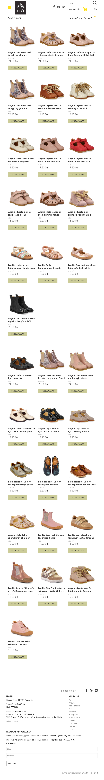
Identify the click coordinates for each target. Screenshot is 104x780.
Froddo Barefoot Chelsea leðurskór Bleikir (51, 536)
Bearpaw (72, 711)
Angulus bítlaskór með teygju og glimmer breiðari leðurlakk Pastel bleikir (21, 54)
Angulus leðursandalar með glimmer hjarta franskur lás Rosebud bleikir (49, 213)
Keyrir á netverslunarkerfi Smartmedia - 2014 (79, 773)
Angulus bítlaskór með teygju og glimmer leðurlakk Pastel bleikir (20, 107)
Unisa (71, 729)
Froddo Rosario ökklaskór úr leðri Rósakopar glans (21, 589)
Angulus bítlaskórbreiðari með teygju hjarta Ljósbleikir (81, 377)
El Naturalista (74, 717)
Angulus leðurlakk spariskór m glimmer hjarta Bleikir (19, 536)
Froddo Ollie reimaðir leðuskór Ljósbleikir (19, 643)
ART (70, 708)
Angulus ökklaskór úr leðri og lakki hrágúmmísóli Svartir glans (21, 320)
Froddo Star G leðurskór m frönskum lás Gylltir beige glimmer (51, 589)
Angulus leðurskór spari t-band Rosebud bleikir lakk (81, 54)
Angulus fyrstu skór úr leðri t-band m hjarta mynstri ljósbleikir (49, 160)
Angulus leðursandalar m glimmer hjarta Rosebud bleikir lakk (51, 54)
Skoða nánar (17, 68)
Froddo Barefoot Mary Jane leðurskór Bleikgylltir (82, 266)
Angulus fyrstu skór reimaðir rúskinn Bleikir (80, 213)
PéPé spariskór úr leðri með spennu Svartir (49, 483)
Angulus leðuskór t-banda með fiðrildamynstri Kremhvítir (21, 160)
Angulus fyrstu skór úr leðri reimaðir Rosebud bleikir (79, 589)
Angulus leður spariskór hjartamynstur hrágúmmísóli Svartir (20, 377)
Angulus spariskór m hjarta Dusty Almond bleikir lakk (78, 430)
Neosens (72, 726)
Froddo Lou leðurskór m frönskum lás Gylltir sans (81, 536)
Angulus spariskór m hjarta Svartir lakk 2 (48, 430)
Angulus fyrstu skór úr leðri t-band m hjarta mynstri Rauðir (79, 160)
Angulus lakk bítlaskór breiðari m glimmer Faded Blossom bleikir (51, 377)
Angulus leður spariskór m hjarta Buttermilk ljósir (21, 430)
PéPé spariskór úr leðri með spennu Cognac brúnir (82, 483)
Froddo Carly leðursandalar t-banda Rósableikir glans (49, 266)
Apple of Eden (74, 706)
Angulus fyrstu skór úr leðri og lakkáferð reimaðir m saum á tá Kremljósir (79, 107)
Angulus (72, 703)
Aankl (71, 700)
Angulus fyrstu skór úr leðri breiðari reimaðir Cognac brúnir (49, 107)
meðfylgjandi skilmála (27, 735)
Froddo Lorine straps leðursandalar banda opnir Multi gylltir (21, 266)
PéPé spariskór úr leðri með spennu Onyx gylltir (20, 483)
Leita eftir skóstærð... (81, 18)
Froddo (72, 720)
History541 (73, 723)
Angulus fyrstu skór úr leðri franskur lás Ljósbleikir (19, 213)
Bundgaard (73, 714)
